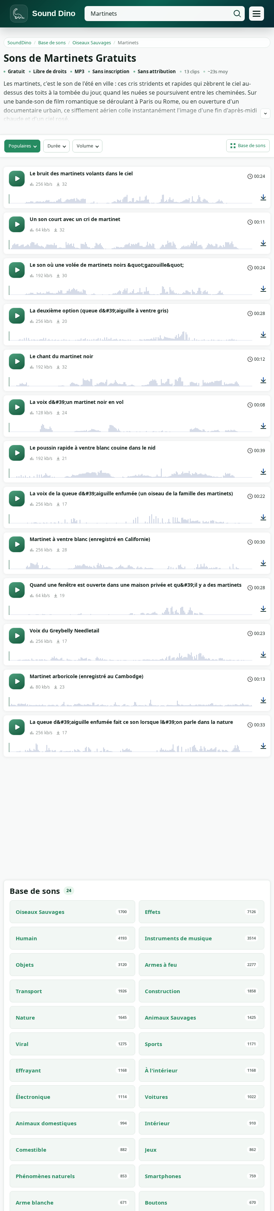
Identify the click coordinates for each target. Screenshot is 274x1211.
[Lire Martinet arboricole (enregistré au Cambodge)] (17, 681)
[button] (248, 145)
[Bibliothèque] (256, 13)
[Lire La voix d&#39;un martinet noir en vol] (17, 407)
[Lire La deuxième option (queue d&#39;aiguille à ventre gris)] (17, 316)
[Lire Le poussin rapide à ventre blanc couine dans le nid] (17, 453)
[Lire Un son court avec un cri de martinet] (17, 224)
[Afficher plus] (265, 114)
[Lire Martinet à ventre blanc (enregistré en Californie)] (17, 544)
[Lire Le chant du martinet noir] (17, 361)
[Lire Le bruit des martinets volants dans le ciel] (17, 178)
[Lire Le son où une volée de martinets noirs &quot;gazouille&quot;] (17, 270)
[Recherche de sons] (237, 13)
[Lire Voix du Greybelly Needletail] (17, 636)
